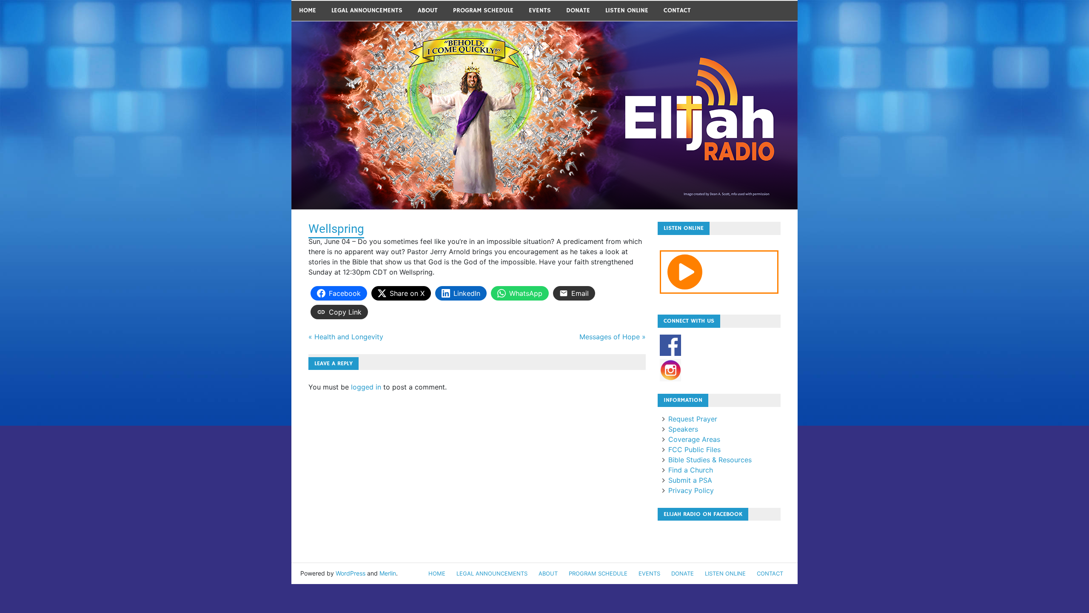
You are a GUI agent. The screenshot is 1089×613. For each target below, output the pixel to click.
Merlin (387, 573)
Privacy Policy (691, 490)
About (428, 10)
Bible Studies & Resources (710, 459)
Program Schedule (483, 10)
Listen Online (626, 10)
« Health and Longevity (345, 336)
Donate (578, 10)
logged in (366, 387)
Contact (677, 10)
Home (307, 10)
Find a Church (690, 470)
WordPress (350, 573)
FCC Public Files (694, 449)
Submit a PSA (690, 480)
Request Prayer (692, 419)
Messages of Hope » (612, 336)
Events (540, 10)
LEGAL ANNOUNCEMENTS (366, 10)
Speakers (683, 429)
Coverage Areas (694, 439)
